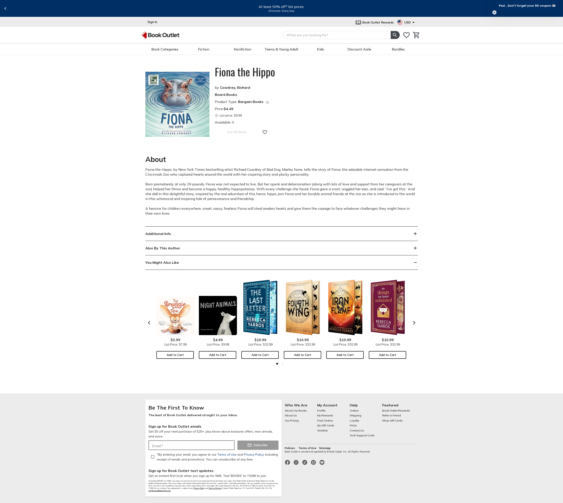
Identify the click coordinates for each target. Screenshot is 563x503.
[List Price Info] (217, 115)
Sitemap (324, 448)
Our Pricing (292, 420)
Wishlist (322, 430)
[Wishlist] (406, 35)
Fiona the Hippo (245, 72)
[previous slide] (5, 8)
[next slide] (413, 322)
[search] (395, 35)
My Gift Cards (325, 425)
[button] (527, 5)
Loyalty (354, 420)
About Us (291, 415)
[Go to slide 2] (282, 364)
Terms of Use (307, 448)
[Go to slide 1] (277, 364)
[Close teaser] (494, 12)
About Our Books (296, 410)
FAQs (353, 425)
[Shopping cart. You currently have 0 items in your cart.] (416, 35)
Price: (224, 109)
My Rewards (325, 415)
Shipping (355, 415)
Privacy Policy (199, 488)
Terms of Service (215, 488)
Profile (321, 410)
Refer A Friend (391, 415)
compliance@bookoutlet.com (159, 490)
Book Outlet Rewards (396, 410)
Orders (354, 410)
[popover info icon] (267, 102)
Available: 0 (224, 122)
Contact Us (357, 430)
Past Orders (325, 420)
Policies (290, 448)
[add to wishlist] (264, 132)
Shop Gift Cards (392, 420)
